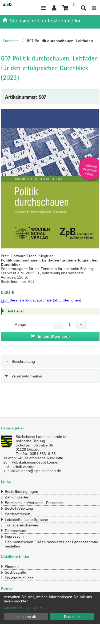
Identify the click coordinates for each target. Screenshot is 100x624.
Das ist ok (72, 616)
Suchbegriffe (15, 572)
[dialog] (50, 608)
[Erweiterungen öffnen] (94, 8)
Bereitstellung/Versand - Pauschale (34, 503)
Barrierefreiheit (17, 514)
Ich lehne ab (25, 616)
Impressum (14, 536)
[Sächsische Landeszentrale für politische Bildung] (13, 5)
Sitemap (12, 567)
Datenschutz (15, 531)
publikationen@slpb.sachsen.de (34, 471)
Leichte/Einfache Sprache (26, 519)
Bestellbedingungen (21, 491)
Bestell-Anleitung (19, 508)
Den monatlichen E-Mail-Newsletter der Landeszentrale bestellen (51, 544)
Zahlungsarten (17, 497)
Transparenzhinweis (22, 525)
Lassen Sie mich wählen (24, 607)
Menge (20, 324)
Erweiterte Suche (19, 578)
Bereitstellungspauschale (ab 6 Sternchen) (41, 300)
